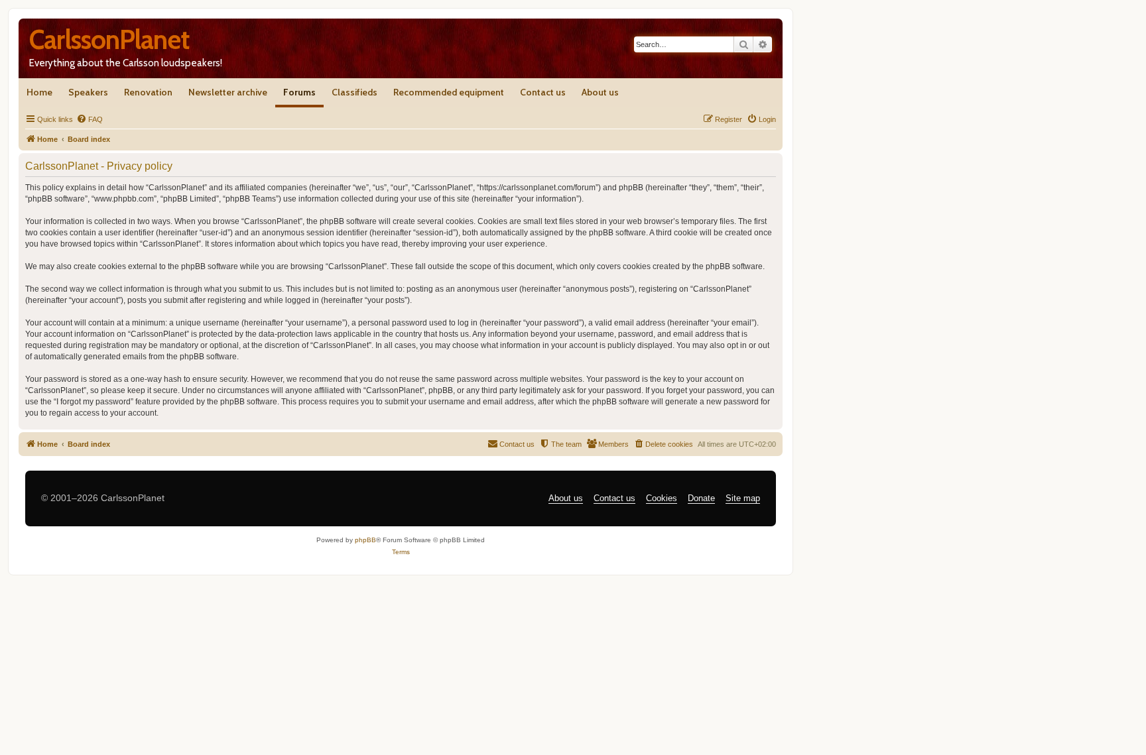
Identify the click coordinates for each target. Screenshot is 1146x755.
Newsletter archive (227, 92)
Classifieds (354, 92)
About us (600, 92)
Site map (743, 498)
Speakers (88, 92)
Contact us (543, 92)
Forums (299, 92)
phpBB (365, 540)
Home (39, 92)
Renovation (148, 92)
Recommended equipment (448, 92)
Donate (701, 498)
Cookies (661, 498)
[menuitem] (89, 119)
